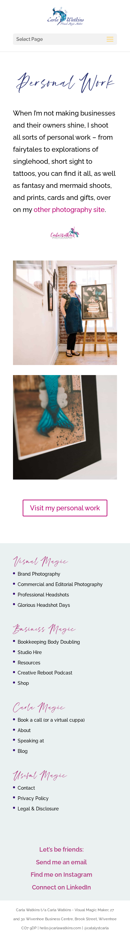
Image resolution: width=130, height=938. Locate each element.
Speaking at (31, 740)
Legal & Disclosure (38, 808)
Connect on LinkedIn (61, 887)
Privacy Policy (33, 798)
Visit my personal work (65, 508)
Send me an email (61, 862)
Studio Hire (30, 652)
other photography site (69, 210)
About (24, 730)
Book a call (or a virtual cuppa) (51, 720)
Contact (26, 788)
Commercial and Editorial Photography (60, 584)
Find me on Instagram (61, 874)
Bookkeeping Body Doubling (49, 642)
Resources (29, 662)
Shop (23, 683)
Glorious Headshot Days (44, 605)
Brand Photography (39, 574)
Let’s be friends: (61, 849)
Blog (23, 751)
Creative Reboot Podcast (45, 672)
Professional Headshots (43, 594)
